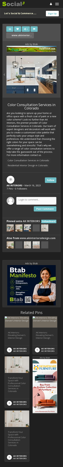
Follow (50, 180)
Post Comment (45, 208)
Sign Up (52, 13)
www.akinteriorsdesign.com (22, 35)
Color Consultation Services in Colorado (28, 160)
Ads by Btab (31, 44)
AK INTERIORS (31, 221)
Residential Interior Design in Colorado (28, 165)
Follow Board (48, 221)
